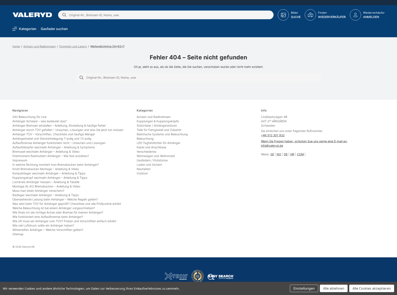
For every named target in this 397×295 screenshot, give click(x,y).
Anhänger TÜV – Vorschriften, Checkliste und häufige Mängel (53, 134)
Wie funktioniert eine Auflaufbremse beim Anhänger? (47, 216)
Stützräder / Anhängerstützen (157, 125)
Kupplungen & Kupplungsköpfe (158, 121)
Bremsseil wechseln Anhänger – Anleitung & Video (45, 151)
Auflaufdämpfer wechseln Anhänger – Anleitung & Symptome (53, 147)
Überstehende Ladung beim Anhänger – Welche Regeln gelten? (55, 199)
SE (272, 154)
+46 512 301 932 (273, 135)
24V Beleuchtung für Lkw (29, 117)
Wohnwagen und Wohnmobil (156, 156)
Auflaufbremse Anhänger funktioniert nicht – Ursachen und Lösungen (58, 143)
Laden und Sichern (149, 164)
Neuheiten (144, 169)
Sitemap (18, 234)
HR (292, 154)
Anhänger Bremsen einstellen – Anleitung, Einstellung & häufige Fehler (59, 125)
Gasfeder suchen (54, 29)
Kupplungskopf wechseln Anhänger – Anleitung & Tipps (49, 177)
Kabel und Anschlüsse (151, 147)
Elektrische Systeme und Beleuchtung (162, 134)
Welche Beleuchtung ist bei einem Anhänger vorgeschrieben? (53, 208)
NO (279, 154)
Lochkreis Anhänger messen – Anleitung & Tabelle (45, 182)
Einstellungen (304, 288)
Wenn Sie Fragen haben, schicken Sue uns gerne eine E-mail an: (304, 141)
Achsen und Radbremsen (154, 117)
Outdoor (142, 173)
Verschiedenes (146, 151)
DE (286, 154)
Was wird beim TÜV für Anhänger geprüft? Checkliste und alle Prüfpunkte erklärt (66, 203)
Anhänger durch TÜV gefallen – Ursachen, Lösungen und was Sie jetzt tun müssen (67, 130)
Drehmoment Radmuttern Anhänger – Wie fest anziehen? (50, 156)
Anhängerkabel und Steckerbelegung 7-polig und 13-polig (51, 138)
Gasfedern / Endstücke (152, 160)
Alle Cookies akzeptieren (372, 288)
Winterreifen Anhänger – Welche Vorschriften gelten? (47, 229)
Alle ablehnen (333, 288)
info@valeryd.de (272, 145)
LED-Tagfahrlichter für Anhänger (158, 143)
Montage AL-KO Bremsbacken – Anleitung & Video (46, 186)
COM (300, 154)
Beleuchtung (145, 138)
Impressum (19, 160)
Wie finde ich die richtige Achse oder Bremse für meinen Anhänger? (57, 212)
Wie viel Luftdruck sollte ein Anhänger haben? (43, 225)
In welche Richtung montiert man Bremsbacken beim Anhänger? (55, 164)
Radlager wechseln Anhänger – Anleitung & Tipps (45, 195)
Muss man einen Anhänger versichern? (38, 190)
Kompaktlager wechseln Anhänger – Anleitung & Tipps (48, 173)
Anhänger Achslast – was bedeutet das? (39, 121)
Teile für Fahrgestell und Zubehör (159, 130)
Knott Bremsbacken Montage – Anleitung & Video (45, 169)
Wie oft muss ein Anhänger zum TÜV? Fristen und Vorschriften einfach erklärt (64, 221)
